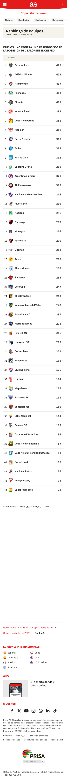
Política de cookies (11, 740)
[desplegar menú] (5, 4)
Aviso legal (20, 735)
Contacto (7, 735)
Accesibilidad (57, 740)
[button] (34, 761)
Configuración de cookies (35, 740)
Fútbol (24, 627)
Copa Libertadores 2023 (16, 633)
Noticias (9, 20)
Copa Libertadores (33, 13)
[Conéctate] (62, 4)
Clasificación (41, 20)
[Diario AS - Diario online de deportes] (33, 4)
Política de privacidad (38, 735)
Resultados (23, 20)
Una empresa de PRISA (33, 754)
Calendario (57, 20)
